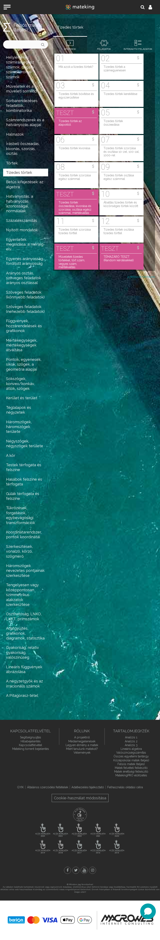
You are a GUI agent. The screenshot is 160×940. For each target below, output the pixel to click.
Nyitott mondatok (22, 230)
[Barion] (50, 920)
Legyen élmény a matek (82, 745)
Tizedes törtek (19, 172)
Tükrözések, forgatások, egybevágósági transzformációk (20, 515)
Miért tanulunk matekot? (82, 748)
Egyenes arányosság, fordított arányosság (25, 261)
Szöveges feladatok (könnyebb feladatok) (25, 294)
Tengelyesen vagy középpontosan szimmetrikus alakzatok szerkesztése (22, 595)
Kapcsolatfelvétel (30, 745)
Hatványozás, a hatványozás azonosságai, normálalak (19, 203)
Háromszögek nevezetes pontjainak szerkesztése (25, 570)
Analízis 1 (131, 737)
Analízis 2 (131, 741)
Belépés (153, 7)
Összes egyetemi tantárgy (131, 756)
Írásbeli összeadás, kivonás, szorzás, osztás (23, 149)
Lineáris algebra (131, 748)
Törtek (12, 163)
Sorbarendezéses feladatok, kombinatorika (22, 106)
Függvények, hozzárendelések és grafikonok (24, 326)
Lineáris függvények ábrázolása (24, 669)
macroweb (127, 920)
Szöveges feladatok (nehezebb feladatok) (25, 309)
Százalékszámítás (21, 220)
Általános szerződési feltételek (47, 787)
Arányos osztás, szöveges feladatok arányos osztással (23, 278)
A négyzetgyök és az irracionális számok (24, 683)
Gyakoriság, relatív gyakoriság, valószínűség (22, 652)
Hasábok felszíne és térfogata (24, 481)
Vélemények (82, 752)
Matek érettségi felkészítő (131, 771)
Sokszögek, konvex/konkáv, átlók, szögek (20, 384)
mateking (80, 7)
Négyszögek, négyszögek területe (24, 443)
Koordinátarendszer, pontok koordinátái (24, 534)
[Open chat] (148, 911)
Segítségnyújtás (30, 737)
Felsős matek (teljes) (28, 27)
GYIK (20, 787)
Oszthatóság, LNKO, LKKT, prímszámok (24, 616)
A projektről (82, 737)
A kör (10, 455)
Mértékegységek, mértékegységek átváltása (21, 345)
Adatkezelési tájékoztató (87, 787)
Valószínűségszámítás (131, 752)
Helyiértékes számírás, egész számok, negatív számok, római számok (20, 67)
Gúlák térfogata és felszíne (22, 496)
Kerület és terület (21, 398)
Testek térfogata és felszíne (23, 467)
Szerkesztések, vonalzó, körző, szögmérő (19, 551)
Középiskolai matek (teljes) (131, 760)
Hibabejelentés (31, 741)
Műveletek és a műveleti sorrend (21, 88)
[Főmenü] (7, 7)
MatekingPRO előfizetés (131, 775)
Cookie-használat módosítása (80, 798)
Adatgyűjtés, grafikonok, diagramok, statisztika (25, 633)
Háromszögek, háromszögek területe (19, 427)
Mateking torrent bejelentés (30, 748)
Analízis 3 (131, 745)
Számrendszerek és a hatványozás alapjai (25, 122)
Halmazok (15, 134)
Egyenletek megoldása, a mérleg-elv (25, 244)
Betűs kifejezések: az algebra (24, 184)
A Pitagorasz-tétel (22, 695)
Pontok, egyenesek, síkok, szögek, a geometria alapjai (23, 364)
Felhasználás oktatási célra (125, 787)
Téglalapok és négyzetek (18, 409)
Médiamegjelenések (81, 741)
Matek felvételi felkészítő (131, 767)
